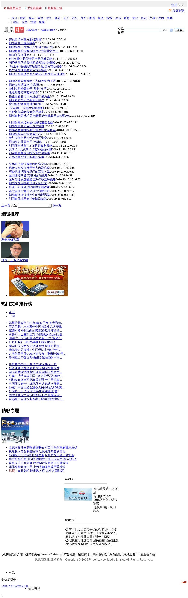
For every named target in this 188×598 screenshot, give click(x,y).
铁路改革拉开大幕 (20, 462)
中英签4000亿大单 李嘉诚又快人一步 (33, 364)
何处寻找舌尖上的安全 (59, 455)
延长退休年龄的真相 (52, 451)
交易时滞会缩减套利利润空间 (28, 163)
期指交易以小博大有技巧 (25, 134)
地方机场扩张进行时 (22, 459)
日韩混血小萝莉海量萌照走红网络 (88, 536)
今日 (12, 312)
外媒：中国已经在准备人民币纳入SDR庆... (36, 387)
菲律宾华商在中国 (20, 466)
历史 (144, 18)
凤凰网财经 (31, 29)
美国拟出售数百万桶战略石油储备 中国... (35, 357)
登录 (181, 5)
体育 (40, 18)
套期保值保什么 (19, 54)
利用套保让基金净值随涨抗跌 (28, 198)
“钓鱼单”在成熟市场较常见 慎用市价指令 (35, 66)
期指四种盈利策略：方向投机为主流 (32, 80)
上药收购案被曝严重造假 (49, 466)
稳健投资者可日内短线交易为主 (29, 96)
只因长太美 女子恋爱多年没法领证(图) (33, 391)
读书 (118, 18)
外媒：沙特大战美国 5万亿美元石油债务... (36, 375)
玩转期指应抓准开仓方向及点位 (29, 167)
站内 (165, 30)
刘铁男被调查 (10, 239)
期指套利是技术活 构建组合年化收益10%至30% (39, 115)
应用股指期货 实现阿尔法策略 (28, 175)
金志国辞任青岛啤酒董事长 (26, 447)
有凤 (12, 572)
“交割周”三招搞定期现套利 (26, 107)
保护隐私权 (99, 554)
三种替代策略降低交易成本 (26, 111)
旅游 (109, 18)
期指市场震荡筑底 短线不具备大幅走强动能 (37, 74)
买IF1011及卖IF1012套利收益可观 (30, 149)
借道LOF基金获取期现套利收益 (29, 187)
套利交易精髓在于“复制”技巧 (28, 88)
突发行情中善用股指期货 (25, 39)
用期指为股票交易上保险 (25, 141)
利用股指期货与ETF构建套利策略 (30, 145)
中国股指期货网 (47, 29)
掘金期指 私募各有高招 (24, 84)
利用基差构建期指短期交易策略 (29, 153)
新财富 (59, 470)
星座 (42, 22)
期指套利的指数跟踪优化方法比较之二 (34, 51)
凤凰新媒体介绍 (12, 554)
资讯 (14, 18)
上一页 (5, 205)
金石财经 (23, 470)
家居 (92, 18)
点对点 (50, 470)
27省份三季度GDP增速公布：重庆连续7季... (37, 353)
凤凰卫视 (178, 10)
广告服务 (70, 554)
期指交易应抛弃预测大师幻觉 (28, 183)
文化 (135, 18)
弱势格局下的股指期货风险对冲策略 (32, 62)
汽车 (75, 18)
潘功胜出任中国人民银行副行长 (56, 459)
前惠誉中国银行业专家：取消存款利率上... (36, 399)
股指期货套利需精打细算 (25, 104)
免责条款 (115, 554)
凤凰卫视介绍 (146, 554)
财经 (23, 18)
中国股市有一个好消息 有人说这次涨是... (35, 383)
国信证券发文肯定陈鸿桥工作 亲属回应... (35, 395)
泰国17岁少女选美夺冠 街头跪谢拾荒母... (35, 345)
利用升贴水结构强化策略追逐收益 (31, 122)
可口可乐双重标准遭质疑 (61, 447)
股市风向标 (37, 470)
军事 (152, 18)
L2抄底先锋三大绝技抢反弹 (14, 586)
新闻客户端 (55, 8)
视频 (161, 18)
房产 (83, 18)
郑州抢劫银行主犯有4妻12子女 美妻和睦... (36, 322)
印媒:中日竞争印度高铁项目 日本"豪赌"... (35, 338)
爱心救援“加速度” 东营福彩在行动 (88, 544)
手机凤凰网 (34, 8)
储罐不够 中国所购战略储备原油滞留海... (35, 330)
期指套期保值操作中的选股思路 (29, 194)
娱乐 (32, 18)
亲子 (66, 18)
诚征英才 (84, 554)
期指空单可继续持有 (22, 43)
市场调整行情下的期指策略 (26, 157)
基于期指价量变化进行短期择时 (29, 190)
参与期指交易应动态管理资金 (28, 137)
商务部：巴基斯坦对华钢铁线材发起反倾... (36, 334)
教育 (126, 18)
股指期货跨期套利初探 (23, 92)
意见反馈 (129, 554)
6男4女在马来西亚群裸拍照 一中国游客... (35, 379)
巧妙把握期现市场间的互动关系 (29, 171)
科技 (101, 18)
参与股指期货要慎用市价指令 (28, 70)
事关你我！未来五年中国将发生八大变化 (35, 326)
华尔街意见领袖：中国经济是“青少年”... (35, 349)
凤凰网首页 (14, 8)
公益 (25, 22)
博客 (170, 18)
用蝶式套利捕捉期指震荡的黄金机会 (32, 130)
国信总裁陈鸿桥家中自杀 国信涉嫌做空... (35, 372)
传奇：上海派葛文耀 (14, 260)
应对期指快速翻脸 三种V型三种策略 (32, 179)
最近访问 (34, 588)
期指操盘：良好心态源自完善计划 (31, 47)
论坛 (16, 22)
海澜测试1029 (102, 496)
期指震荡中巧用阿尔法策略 (26, 126)
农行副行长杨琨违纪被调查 (50, 462)
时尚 (49, 18)
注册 (174, 5)
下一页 (56, 205)
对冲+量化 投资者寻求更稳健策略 (30, 58)
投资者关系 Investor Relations (43, 554)
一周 (12, 316)
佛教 (33, 22)
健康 (57, 18)
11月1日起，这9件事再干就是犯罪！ (32, 342)
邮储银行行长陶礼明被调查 (26, 455)
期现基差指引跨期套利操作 (26, 100)
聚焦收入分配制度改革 (23, 451)
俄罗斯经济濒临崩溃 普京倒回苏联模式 (34, 368)
